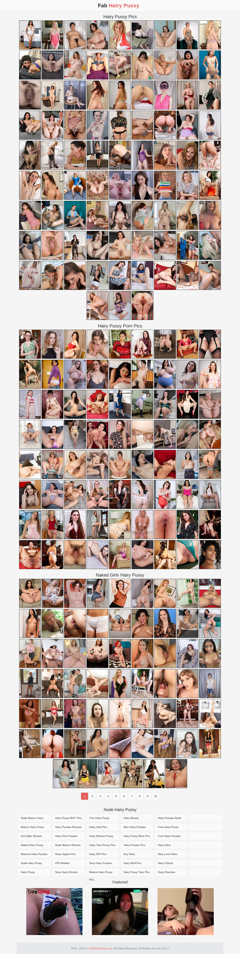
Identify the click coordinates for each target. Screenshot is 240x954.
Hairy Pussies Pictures (68, 827)
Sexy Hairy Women (66, 872)
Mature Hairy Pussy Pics (32, 828)
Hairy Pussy (28, 872)
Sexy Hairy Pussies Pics (100, 864)
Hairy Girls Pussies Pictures (66, 837)
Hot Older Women (31, 836)
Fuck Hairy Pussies (169, 836)
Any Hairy (129, 854)
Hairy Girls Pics (98, 827)
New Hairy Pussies (135, 827)
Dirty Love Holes (167, 854)
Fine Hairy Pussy (99, 817)
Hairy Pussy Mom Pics (137, 836)
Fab (118, 5)
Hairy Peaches (166, 872)
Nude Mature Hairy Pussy (32, 819)
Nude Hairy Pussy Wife (31, 864)
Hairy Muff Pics (132, 863)
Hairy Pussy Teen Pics (137, 872)
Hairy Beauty (131, 817)
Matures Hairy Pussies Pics (34, 855)
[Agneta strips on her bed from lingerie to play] (120, 305)
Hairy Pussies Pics (134, 845)
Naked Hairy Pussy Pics (32, 846)
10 (155, 796)
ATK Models (62, 863)
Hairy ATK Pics (97, 854)
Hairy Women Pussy (101, 836)
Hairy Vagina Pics (65, 854)
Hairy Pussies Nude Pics (169, 819)
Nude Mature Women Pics (68, 846)
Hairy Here (164, 845)
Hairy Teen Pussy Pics (102, 845)
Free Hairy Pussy (168, 827)
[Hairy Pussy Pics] (205, 818)
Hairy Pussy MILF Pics (68, 817)
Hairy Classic (165, 863)
